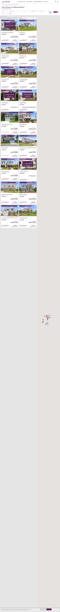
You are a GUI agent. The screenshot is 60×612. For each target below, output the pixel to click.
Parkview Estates (5, 55)
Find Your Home (7, 4)
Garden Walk (4, 147)
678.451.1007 (4, 34)
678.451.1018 (22, 196)
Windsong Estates (24, 79)
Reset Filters (10, 13)
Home (3, 4)
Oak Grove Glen (5, 79)
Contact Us (46, 1)
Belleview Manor (23, 194)
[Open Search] (55, 1)
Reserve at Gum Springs (7, 194)
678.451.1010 (4, 196)
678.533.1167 (4, 104)
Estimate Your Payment (15, 64)
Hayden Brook (23, 102)
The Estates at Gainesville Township (9, 217)
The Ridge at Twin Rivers (7, 124)
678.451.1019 (22, 57)
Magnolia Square (23, 124)
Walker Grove (23, 55)
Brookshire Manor (24, 217)
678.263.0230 (22, 34)
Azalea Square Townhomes (7, 32)
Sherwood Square (5, 171)
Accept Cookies (49, 609)
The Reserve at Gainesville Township (28, 147)
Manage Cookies (43, 609)
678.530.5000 (22, 81)
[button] (2, 25)
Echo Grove (22, 32)
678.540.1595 (4, 126)
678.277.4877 (4, 173)
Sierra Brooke (5, 102)
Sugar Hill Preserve (24, 171)
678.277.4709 (22, 149)
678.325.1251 (4, 81)
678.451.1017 (22, 104)
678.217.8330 (22, 126)
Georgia (12, 4)
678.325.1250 (4, 57)
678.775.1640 (22, 173)
